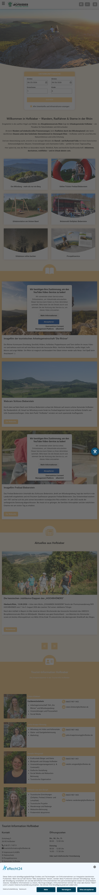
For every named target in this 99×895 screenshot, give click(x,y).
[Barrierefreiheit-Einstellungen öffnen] (95, 451)
